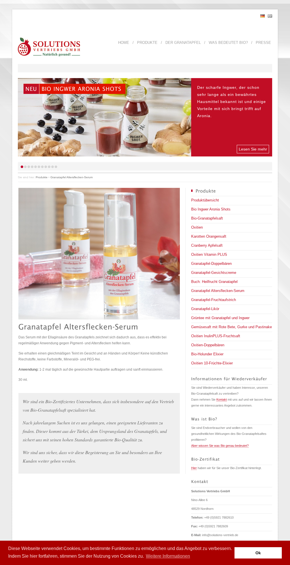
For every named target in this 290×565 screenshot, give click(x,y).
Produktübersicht (205, 200)
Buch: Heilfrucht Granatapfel (214, 282)
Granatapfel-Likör (205, 309)
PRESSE (263, 42)
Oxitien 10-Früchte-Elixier (212, 363)
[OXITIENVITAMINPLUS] (60, 89)
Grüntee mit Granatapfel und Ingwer (220, 318)
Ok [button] (258, 553)
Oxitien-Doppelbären (207, 345)
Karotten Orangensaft (208, 236)
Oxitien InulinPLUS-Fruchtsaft (215, 336)
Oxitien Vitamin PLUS (209, 254)
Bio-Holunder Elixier (207, 354)
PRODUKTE (147, 42)
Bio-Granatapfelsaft (207, 218)
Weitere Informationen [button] (168, 556)
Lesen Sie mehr (253, 149)
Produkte (42, 177)
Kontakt (221, 399)
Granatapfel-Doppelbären (211, 263)
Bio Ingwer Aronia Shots (211, 209)
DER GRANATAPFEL (183, 42)
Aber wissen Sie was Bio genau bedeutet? (220, 445)
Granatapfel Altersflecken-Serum (71, 177)
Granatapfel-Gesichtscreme (213, 272)
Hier (194, 468)
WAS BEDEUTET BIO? (228, 42)
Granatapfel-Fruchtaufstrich (213, 300)
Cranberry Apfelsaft (207, 245)
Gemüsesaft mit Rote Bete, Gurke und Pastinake (231, 327)
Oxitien (197, 227)
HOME (123, 42)
